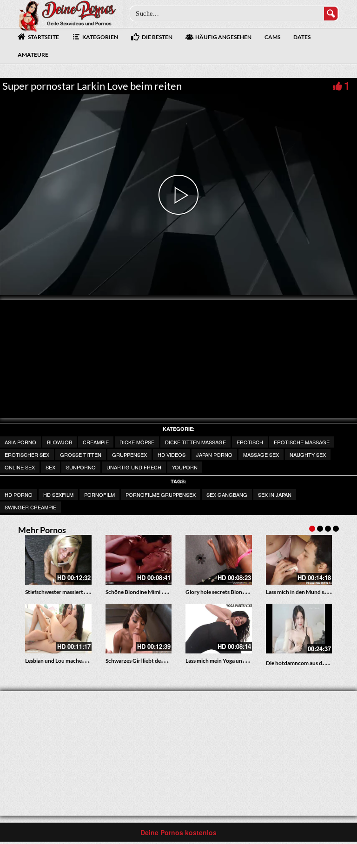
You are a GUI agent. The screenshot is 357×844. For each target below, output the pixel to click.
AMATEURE (33, 54)
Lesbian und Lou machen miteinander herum (79, 660)
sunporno (81, 467)
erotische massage (302, 442)
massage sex (261, 454)
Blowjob (59, 442)
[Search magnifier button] (331, 13)
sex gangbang (226, 494)
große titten (80, 454)
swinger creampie (30, 507)
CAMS (272, 36)
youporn (185, 467)
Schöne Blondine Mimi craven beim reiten (156, 591)
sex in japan (274, 494)
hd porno (19, 494)
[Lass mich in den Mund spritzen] (299, 560)
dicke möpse (136, 442)
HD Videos (171, 454)
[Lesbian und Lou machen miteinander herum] (58, 628)
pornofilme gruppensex (161, 494)
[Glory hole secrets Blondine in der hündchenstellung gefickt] (218, 560)
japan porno (214, 454)
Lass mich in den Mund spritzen (304, 591)
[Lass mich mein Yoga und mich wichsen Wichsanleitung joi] (218, 628)
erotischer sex (27, 454)
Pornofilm (99, 494)
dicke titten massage (195, 442)
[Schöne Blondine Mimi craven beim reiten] (139, 560)
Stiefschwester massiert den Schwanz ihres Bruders (87, 591)
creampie (96, 442)
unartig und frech (133, 467)
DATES (302, 36)
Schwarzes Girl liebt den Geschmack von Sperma (165, 660)
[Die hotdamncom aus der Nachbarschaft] (299, 628)
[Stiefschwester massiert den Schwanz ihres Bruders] (58, 560)
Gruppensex (129, 454)
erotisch (250, 442)
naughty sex (308, 454)
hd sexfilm (58, 494)
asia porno (20, 442)
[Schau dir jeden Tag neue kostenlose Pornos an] (67, 15)
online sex (20, 467)
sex (50, 467)
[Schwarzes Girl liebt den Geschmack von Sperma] (139, 628)
